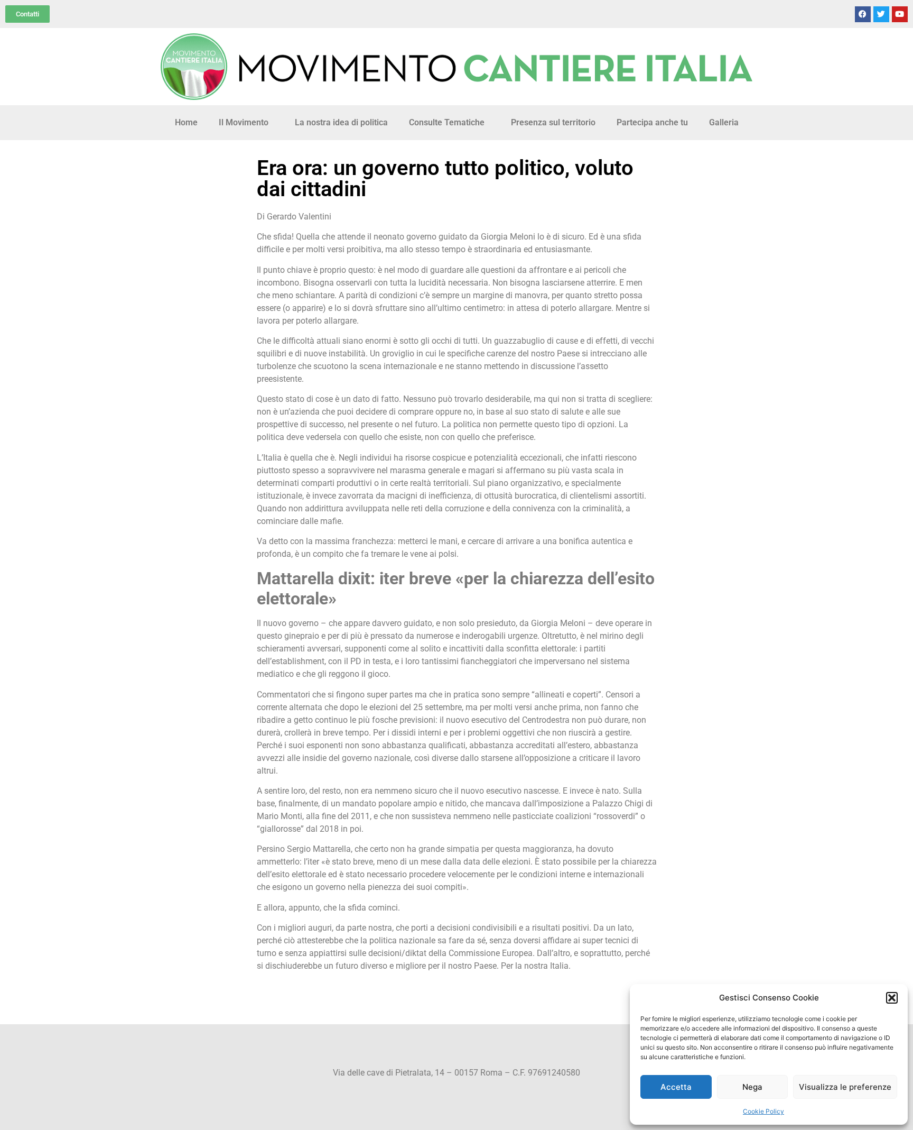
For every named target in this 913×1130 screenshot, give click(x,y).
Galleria (724, 122)
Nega (752, 1087)
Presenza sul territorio (553, 122)
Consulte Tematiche (447, 122)
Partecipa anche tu (652, 122)
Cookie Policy (763, 1111)
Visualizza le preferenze (845, 1087)
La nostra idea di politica (341, 122)
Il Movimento (243, 122)
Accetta (676, 1087)
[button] (892, 998)
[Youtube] (900, 14)
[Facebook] (863, 14)
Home (186, 122)
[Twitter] (881, 14)
